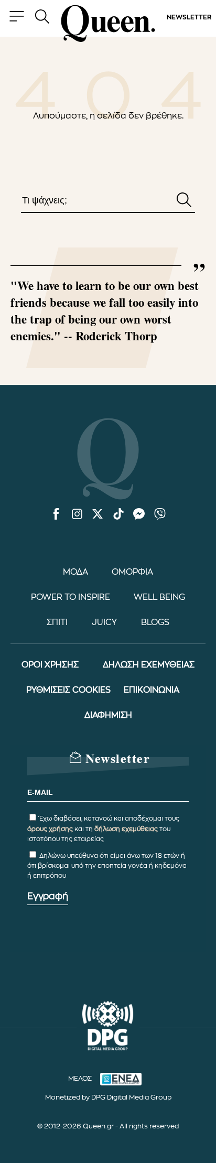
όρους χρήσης (50, 829)
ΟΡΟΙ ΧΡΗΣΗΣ (50, 665)
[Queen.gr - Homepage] (108, 23)
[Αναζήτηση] (184, 201)
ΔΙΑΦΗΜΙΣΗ (108, 715)
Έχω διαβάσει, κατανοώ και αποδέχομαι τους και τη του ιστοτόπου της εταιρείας (103, 828)
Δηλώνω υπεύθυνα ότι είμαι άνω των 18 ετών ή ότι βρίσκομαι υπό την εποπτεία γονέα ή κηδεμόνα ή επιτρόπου (107, 866)
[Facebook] (56, 515)
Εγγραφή (47, 896)
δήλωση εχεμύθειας (126, 829)
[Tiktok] (118, 515)
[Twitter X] (97, 515)
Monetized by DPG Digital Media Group (108, 1097)
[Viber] (160, 515)
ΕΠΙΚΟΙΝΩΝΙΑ (151, 690)
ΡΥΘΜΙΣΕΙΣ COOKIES (68, 690)
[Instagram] (77, 515)
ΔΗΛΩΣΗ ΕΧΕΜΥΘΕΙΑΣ (149, 665)
